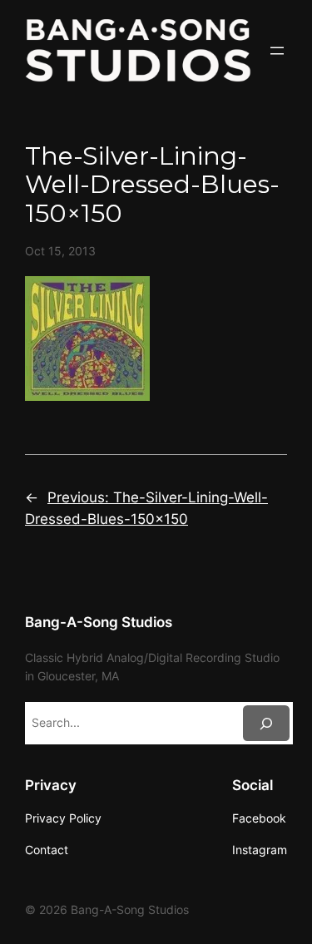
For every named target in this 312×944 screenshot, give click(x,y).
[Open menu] (277, 51)
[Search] (266, 723)
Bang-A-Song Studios (98, 622)
